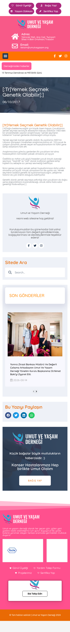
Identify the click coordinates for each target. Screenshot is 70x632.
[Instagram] (65, 56)
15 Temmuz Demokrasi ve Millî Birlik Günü (22, 73)
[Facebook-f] (54, 56)
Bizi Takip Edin (35, 594)
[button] (5, 56)
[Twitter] (60, 56)
